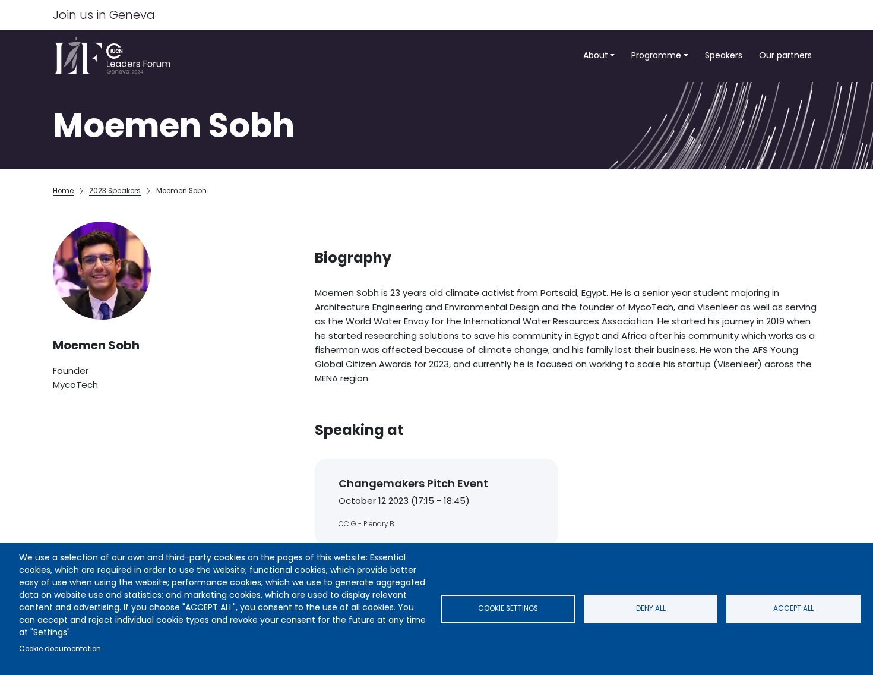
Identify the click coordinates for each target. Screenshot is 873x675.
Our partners (785, 55)
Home (63, 190)
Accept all (793, 608)
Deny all (651, 608)
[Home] (116, 55)
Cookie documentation (60, 649)
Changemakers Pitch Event (413, 483)
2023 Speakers (115, 190)
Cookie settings (508, 608)
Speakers (723, 55)
